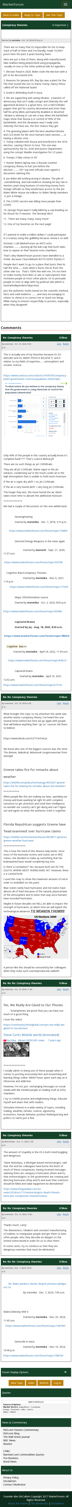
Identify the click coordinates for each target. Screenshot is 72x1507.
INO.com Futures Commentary (21, 1429)
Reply (66, 343)
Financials (15, 1409)
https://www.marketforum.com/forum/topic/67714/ (32, 685)
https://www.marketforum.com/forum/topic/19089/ (38, 530)
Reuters (7, 1443)
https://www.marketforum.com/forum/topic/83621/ (37, 660)
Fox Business (10, 1458)
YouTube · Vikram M (33, 1040)
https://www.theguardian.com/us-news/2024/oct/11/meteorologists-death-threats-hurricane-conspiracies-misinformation (31, 1192)
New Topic (17, 1383)
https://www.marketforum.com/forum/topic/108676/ (33, 1355)
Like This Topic (54, 15)
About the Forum (18, 1503)
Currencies (35, 1407)
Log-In (57, 1383)
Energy (6, 1409)
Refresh (44, 1383)
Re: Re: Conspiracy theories (20, 697)
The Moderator (39, 1503)
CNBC (6, 1451)
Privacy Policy (11, 1477)
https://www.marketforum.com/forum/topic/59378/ (33, 562)
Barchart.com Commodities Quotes (23, 1454)
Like (59, 343)
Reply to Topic (32, 15)
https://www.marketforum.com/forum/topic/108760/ (36, 1325)
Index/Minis (24, 1407)
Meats (5, 1412)
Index (31, 1383)
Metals (13, 1412)
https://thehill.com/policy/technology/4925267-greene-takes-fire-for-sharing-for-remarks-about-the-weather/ (34, 784)
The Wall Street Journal (16, 1436)
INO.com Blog (11, 1433)
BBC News (9, 1440)
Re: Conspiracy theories (18, 337)
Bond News (10, 1461)
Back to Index (11, 15)
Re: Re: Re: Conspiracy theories (22, 983)
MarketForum (13, 4)
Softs (23, 1409)
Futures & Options (12, 1404)
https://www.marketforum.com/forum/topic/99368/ (32, 611)
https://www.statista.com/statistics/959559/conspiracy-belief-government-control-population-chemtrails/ (35, 377)
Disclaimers (9, 1481)
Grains (30, 1409)
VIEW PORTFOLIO (36, 1402)
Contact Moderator (14, 1484)
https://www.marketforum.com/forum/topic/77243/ (39, 586)
